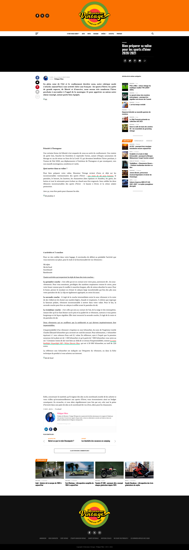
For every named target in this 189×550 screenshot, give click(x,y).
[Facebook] (50, 429)
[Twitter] (55, 429)
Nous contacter (53, 538)
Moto (89, 34)
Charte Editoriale (93, 538)
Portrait (119, 34)
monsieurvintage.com (63, 423)
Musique (95, 34)
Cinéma (103, 34)
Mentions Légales (106, 538)
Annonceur (43, 538)
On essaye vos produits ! (121, 538)
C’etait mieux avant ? (73, 34)
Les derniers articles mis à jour (140, 538)
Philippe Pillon (58, 79)
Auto (83, 34)
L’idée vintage (64, 538)
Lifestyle (111, 34)
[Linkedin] (46, 429)
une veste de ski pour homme (100, 176)
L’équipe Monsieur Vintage (78, 538)
